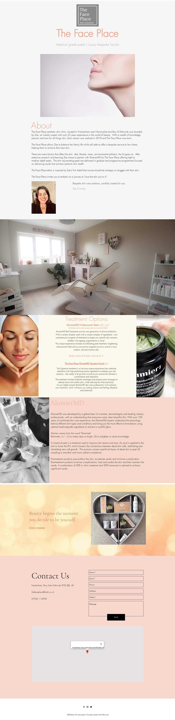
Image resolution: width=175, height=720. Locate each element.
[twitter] (91, 707)
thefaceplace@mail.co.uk (43, 592)
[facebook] (84, 707)
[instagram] (87, 707)
